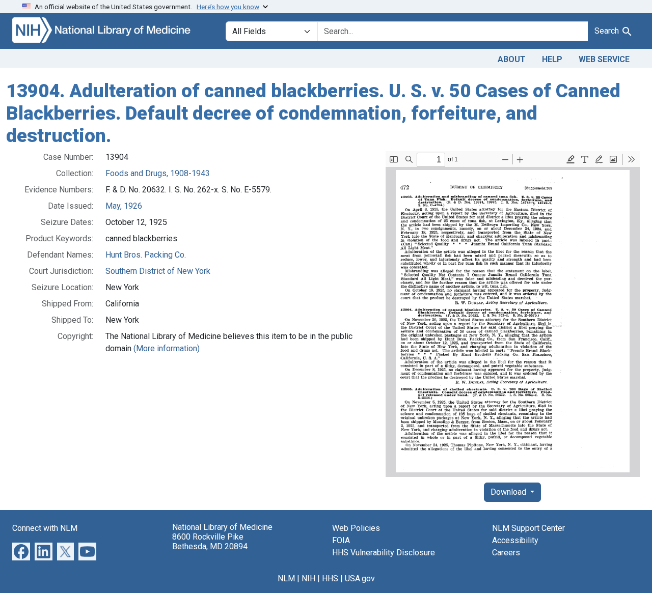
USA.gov (360, 578)
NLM (286, 578)
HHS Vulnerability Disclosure (383, 552)
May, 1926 (123, 206)
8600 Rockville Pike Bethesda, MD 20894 (210, 541)
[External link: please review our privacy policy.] (21, 551)
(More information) (166, 348)
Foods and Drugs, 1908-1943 (157, 173)
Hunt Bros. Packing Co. (145, 255)
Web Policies (356, 528)
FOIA (341, 540)
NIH (308, 578)
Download (509, 492)
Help (552, 59)
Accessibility (515, 540)
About (512, 59)
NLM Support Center (528, 528)
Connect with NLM (44, 528)
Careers (506, 552)
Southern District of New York (157, 271)
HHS (330, 578)
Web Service (604, 59)
